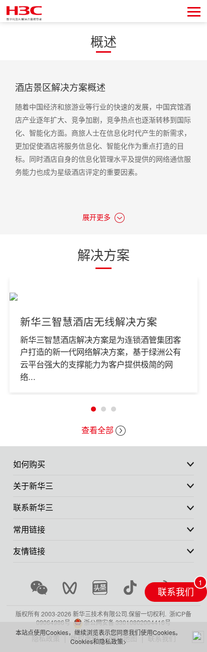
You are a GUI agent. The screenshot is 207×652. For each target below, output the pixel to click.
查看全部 (97, 430)
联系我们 (176, 591)
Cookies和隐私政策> (98, 641)
